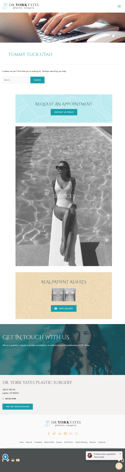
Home (22, 442)
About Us (29, 442)
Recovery (93, 442)
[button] (64, 112)
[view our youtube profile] (65, 434)
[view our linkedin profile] (70, 434)
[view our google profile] (59, 434)
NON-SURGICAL (64, 262)
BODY (63, 258)
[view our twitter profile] (54, 434)
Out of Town (68, 442)
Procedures (38, 442)
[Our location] (122, 460)
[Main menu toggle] (119, 6)
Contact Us (101, 442)
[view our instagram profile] (76, 434)
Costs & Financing (81, 442)
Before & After (49, 442)
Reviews (59, 442)
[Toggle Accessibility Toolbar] (5, 457)
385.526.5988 (10, 398)
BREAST (63, 254)
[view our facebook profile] (48, 434)
